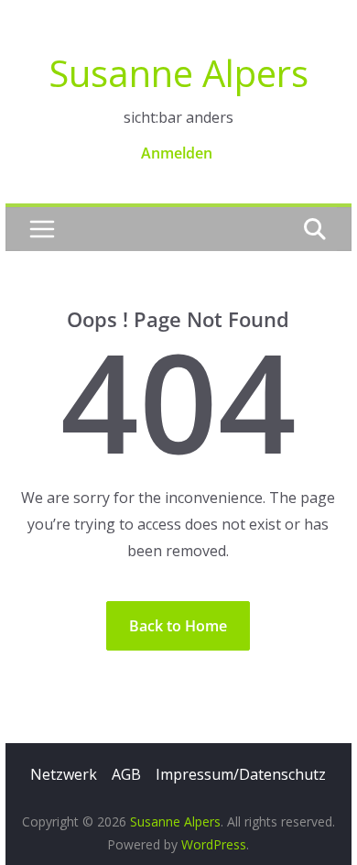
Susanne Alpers (178, 73)
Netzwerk (63, 774)
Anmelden (176, 153)
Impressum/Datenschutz (241, 774)
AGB (126, 774)
